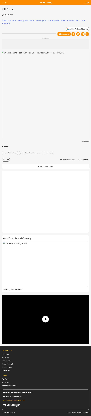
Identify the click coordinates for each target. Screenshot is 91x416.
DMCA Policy (86, 412)
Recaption (84, 160)
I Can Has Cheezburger (33, 153)
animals (14, 153)
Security (79, 412)
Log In (87, 3)
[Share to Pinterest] (83, 34)
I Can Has (5, 354)
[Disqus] (45, 203)
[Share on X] (78, 34)
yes (51, 153)
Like (7, 160)
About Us (5, 382)
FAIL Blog (5, 358)
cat (21, 153)
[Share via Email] (87, 34)
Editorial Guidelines (9, 385)
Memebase (6, 361)
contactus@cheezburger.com (14, 400)
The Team (5, 379)
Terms (69, 412)
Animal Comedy (46, 3)
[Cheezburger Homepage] (45, 405)
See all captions (69, 160)
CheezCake (6, 370)
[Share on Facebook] (73, 34)
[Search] (6, 2)
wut (46, 153)
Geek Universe (7, 367)
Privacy (74, 412)
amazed (6, 153)
